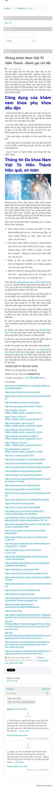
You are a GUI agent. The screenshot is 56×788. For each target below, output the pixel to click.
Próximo (45, 689)
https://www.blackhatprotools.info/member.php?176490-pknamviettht (26, 558)
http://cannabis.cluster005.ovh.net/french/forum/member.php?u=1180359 (27, 545)
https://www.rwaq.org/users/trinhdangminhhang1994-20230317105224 (28, 480)
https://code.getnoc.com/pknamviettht (22, 569)
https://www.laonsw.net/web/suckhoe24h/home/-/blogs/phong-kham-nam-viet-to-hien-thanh (28, 652)
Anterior (11, 689)
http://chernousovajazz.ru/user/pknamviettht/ (25, 459)
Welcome (21, 8)
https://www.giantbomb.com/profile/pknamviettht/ (27, 499)
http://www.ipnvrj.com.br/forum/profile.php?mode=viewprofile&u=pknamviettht (24, 512)
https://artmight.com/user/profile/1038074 (23, 474)
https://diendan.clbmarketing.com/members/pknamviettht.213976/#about (27, 564)
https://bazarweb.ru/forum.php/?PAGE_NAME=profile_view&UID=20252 (23, 424)
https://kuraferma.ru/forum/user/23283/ (22, 402)
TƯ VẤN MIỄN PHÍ (34, 377)
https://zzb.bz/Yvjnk (14, 610)
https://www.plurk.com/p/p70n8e (19, 503)
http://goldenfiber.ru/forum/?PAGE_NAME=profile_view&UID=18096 (23, 450)
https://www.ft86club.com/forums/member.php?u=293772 (26, 538)
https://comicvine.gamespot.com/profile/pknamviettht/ (28, 494)
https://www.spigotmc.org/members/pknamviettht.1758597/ (28, 578)
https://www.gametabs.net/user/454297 (23, 489)
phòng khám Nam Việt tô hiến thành (34, 282)
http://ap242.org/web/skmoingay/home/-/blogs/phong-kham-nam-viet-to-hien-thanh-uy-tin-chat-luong (28, 616)
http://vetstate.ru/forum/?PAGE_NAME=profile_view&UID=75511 (23, 411)
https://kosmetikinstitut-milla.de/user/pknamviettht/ (27, 467)
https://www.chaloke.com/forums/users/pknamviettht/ (28, 397)
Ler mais (25, 730)
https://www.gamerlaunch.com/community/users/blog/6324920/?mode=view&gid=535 (28, 599)
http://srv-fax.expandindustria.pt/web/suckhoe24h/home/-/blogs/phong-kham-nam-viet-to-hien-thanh (28, 635)
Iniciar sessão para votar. (17, 735)
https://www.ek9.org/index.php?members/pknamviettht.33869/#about (22, 605)
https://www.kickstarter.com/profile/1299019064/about (28, 585)
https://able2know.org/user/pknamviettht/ (23, 471)
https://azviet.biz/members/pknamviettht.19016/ (26, 573)
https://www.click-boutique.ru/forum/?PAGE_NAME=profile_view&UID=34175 (23, 437)
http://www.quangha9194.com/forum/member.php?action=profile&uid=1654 (27, 525)
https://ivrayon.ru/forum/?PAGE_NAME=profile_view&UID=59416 (23, 444)
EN (6, 23)
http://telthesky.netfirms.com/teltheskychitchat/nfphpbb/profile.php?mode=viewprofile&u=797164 (28, 519)
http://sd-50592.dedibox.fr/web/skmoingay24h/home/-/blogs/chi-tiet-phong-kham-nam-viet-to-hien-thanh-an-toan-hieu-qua (27, 625)
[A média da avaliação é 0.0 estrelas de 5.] (8, 681)
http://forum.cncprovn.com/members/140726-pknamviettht (25, 532)
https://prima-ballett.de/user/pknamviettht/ (24, 463)
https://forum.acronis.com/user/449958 (22, 507)
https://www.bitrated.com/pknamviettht (22, 392)
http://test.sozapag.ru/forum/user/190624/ (23, 406)
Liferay (49, 785)
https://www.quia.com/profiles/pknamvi (22, 485)
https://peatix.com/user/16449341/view (22, 590)
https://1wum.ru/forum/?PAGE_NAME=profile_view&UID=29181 (23, 418)
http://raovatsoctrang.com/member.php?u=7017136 (23, 551)
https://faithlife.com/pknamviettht (19, 594)
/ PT (9, 23)
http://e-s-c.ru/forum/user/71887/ (19, 455)
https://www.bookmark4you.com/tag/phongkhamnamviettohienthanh (27, 387)
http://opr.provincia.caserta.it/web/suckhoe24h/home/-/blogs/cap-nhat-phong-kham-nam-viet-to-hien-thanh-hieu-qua (27, 644)
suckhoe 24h (8, 8)
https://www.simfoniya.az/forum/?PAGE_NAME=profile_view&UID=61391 (23, 431)
